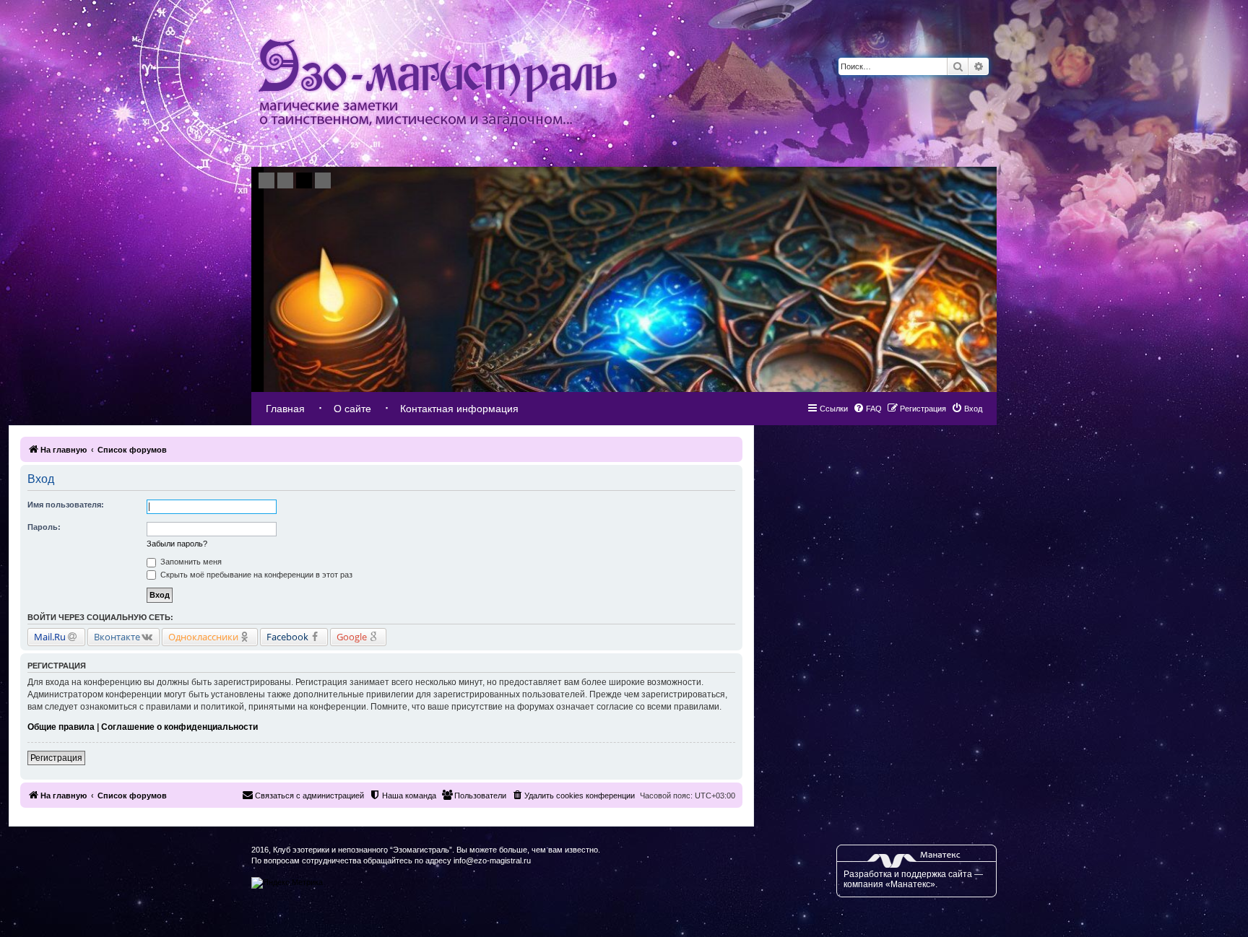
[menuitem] (966, 408)
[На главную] (438, 83)
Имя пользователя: (65, 504)
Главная (285, 408)
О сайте (352, 408)
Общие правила (61, 727)
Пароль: (44, 527)
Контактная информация (459, 408)
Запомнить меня (190, 561)
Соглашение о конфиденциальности (179, 727)
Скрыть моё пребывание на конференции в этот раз (255, 574)
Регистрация (56, 758)
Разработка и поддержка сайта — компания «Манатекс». (913, 879)
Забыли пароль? (177, 543)
